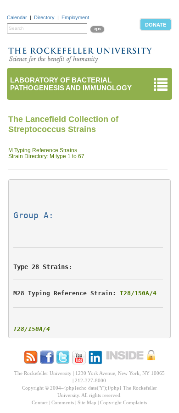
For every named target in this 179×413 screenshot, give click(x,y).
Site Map (87, 402)
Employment (75, 17)
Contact (40, 402)
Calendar (17, 17)
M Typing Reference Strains (42, 150)
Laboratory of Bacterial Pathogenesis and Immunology (71, 84)
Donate (155, 25)
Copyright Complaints (123, 402)
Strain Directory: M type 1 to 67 (46, 156)
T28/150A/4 (138, 293)
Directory (44, 17)
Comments (62, 402)
